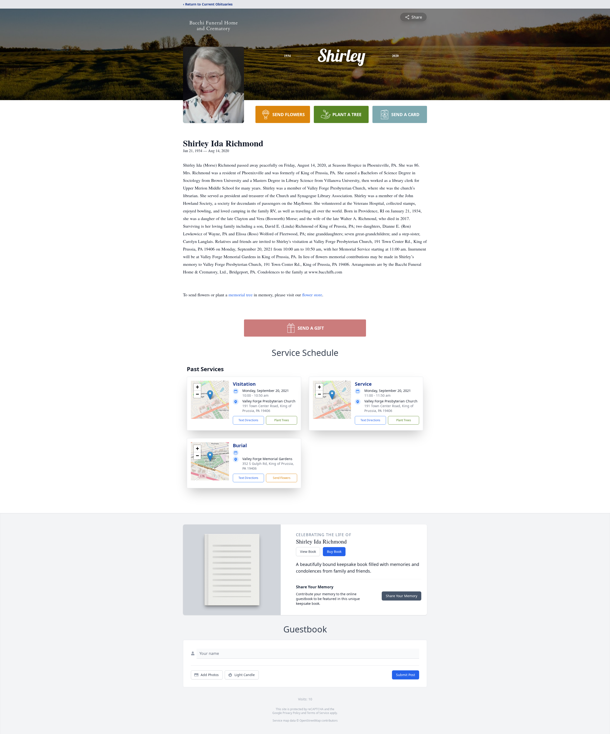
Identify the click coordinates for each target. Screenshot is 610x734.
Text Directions (248, 420)
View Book (308, 551)
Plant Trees (281, 420)
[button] (210, 395)
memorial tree (241, 295)
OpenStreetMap (310, 721)
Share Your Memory (401, 596)
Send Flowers (281, 478)
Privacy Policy (291, 713)
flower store (312, 295)
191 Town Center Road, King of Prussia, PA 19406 (266, 408)
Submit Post (405, 674)
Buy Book (334, 551)
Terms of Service (318, 713)
